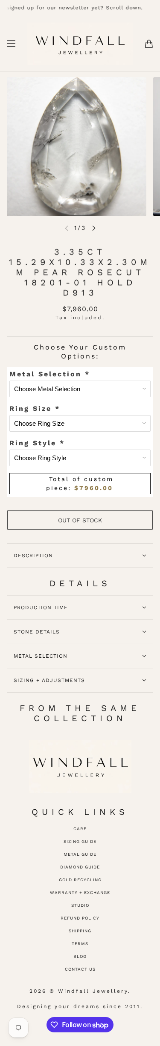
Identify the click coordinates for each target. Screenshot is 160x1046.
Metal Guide (80, 854)
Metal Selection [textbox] (49, 374)
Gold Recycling (80, 879)
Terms (80, 943)
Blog (80, 956)
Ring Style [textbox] (37, 443)
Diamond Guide (80, 867)
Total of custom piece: (79, 483)
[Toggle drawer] (11, 43)
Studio (80, 905)
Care (80, 828)
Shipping (80, 931)
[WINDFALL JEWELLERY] (80, 44)
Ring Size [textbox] (34, 408)
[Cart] (149, 44)
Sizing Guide (80, 841)
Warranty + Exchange (80, 892)
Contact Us (80, 969)
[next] (94, 228)
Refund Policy (80, 918)
